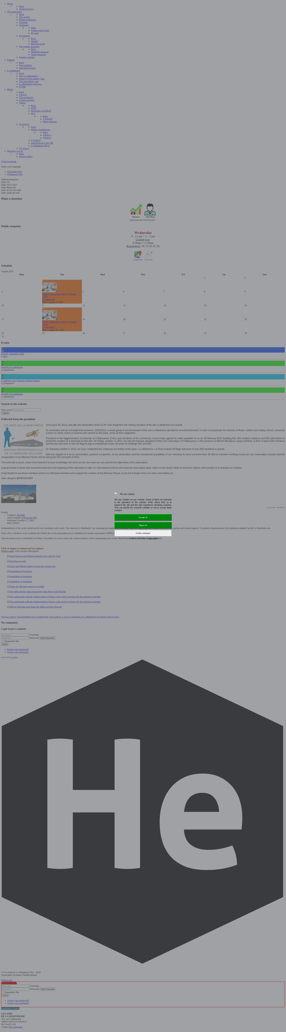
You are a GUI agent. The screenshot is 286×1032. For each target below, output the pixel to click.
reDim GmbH (152, 538)
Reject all (143, 525)
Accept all (143, 517)
